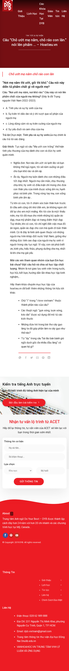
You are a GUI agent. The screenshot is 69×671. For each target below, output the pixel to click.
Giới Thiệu (21, 14)
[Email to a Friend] (37, 358)
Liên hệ (45, 595)
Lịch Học (32, 13)
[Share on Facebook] (25, 358)
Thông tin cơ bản (13, 441)
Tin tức (57, 14)
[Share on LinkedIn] (49, 358)
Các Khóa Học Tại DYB (42, 13)
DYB (21, 542)
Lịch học (46, 585)
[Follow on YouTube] (17, 535)
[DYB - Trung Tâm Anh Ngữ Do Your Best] (7, 5)
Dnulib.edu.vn (28, 641)
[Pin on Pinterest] (43, 358)
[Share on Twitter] (31, 358)
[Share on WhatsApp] (20, 358)
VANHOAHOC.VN (26, 646)
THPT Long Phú (12, 557)
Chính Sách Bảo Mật (52, 600)
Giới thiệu (46, 580)
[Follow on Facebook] (5, 535)
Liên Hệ (64, 14)
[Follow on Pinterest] (11, 535)
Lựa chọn (9, 464)
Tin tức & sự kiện (34, 36)
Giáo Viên (50, 14)
